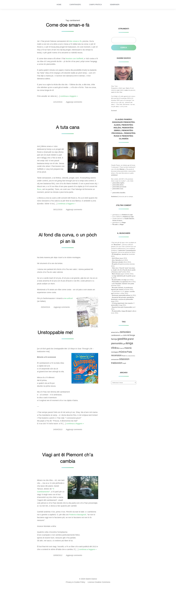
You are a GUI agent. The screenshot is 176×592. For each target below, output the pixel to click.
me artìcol (68, 298)
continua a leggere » (69, 96)
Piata (129, 352)
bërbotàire (125, 332)
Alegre (124, 222)
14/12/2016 (57, 102)
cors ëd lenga (129, 335)
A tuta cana (67, 127)
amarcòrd (114, 332)
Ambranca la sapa (127, 214)
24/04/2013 (57, 429)
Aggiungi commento (74, 102)
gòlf (124, 344)
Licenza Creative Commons (99, 582)
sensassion (115, 359)
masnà (127, 348)
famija (114, 339)
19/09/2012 (57, 555)
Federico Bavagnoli (77, 515)
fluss (39, 189)
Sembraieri (114, 4)
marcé (122, 348)
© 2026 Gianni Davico (88, 579)
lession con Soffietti (74, 59)
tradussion (116, 362)
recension (116, 355)
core (121, 335)
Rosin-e (124, 355)
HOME (59, 4)
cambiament (115, 335)
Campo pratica (95, 4)
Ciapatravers (75, 4)
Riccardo (115, 224)
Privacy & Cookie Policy (75, 582)
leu (118, 348)
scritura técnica (131, 355)
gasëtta (122, 338)
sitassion (124, 359)
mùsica (122, 351)
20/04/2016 (45, 307)
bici (119, 332)
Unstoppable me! (55, 332)
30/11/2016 (57, 210)
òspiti (124, 363)
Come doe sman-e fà (67, 25)
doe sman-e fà (75, 41)
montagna (114, 352)
